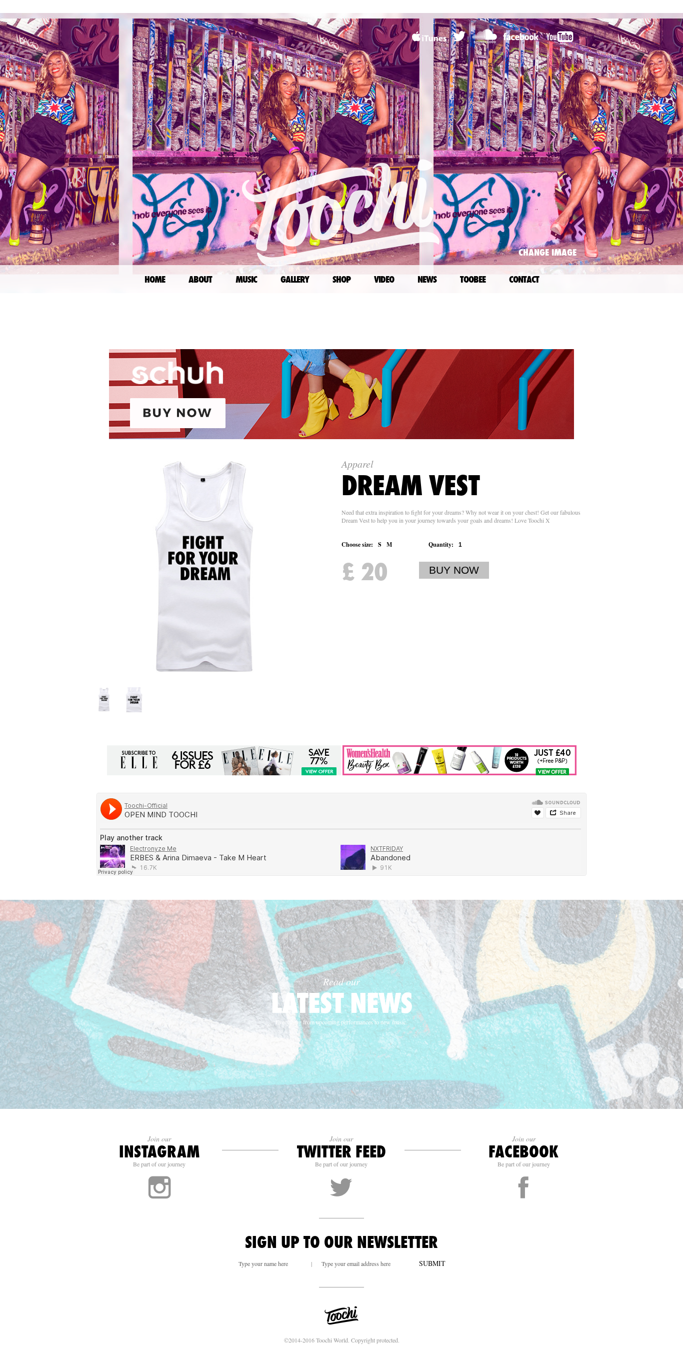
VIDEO (384, 279)
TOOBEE (473, 279)
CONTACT (524, 279)
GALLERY (294, 279)
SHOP (341, 279)
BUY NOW (454, 570)
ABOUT (200, 279)
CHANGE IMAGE (547, 252)
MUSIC (246, 279)
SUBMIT (432, 1263)
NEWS (427, 279)
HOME (154, 279)
